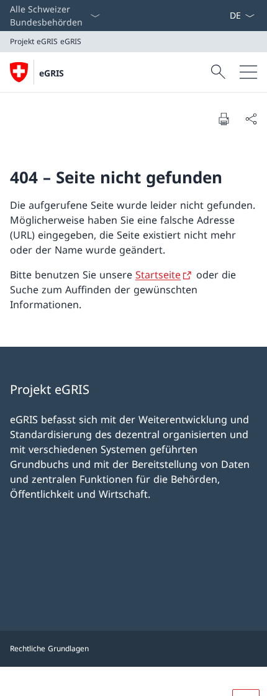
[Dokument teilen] (251, 118)
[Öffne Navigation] (248, 72)
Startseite (158, 275)
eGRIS (51, 73)
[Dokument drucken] (223, 118)
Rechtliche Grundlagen (49, 648)
